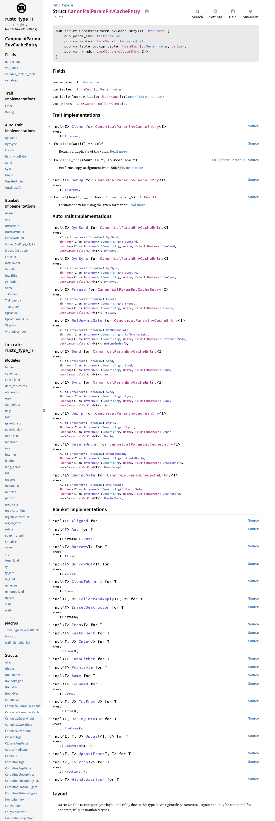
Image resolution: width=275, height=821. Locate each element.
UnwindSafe (83, 475)
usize (177, 46)
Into (83, 641)
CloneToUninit (87, 581)
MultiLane (72, 772)
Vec (99, 51)
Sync (76, 382)
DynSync (80, 258)
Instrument (83, 633)
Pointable (82, 667)
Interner (154, 31)
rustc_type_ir (63, 5)
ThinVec (104, 41)
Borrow (79, 546)
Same (76, 675)
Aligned (80, 520)
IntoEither (83, 658)
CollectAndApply (96, 598)
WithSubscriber (88, 779)
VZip (83, 762)
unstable (237, 160)
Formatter (115, 197)
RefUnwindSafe (87, 320)
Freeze (79, 289)
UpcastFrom (73, 746)
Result (150, 197)
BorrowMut (82, 564)
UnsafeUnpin (85, 444)
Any (75, 529)
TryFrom (87, 701)
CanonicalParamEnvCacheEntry (127, 126)
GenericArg (131, 41)
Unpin (77, 413)
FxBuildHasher (146, 246)
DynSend (80, 227)
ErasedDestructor (90, 607)
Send (76, 351)
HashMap (129, 46)
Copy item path (147, 11)
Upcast (93, 736)
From (76, 624)
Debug (77, 180)
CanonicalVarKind (122, 51)
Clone (77, 126)
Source (58, 17)
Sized (88, 539)
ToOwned (80, 684)
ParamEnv (111, 36)
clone (65, 143)
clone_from (71, 160)
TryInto (87, 718)
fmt (63, 197)
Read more (118, 151)
